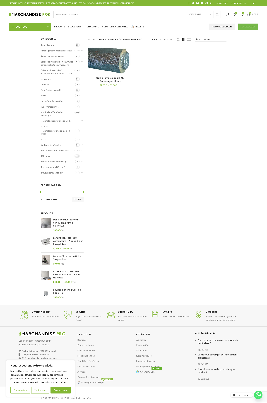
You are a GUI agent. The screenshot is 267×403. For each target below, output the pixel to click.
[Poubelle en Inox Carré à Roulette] (46, 293)
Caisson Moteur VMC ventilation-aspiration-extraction (56, 72)
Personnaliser (20, 390)
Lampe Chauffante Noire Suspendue (67, 258)
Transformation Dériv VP (53, 167)
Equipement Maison (146, 361)
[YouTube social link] (202, 3)
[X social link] (193, 3)
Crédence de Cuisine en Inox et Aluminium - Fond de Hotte (67, 274)
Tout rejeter (40, 390)
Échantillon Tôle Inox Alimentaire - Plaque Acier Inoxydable (68, 241)
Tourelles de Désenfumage (54, 161)
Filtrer (77, 199)
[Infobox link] (39, 315)
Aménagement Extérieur (148, 366)
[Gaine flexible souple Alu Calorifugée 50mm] (110, 60)
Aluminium (141, 339)
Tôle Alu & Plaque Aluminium (55, 150)
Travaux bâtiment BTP (52, 172)
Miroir (43, 139)
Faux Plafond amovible (51, 90)
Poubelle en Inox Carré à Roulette (67, 291)
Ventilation (141, 350)
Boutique (82, 339)
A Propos (82, 371)
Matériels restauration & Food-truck (56, 132)
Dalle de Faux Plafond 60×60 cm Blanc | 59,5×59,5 (65, 222)
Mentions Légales (86, 355)
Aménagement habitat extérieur (56, 50)
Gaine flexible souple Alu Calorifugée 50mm (110, 79)
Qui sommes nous (86, 366)
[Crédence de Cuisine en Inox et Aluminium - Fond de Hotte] (46, 277)
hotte (43, 95)
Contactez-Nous (85, 345)
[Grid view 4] (189, 39)
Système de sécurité (51, 145)
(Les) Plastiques (48, 45)
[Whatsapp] (258, 395)
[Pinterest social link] (206, 3)
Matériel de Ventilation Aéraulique (52, 114)
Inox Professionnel (50, 106)
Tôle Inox (45, 156)
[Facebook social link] (189, 3)
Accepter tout (61, 390)
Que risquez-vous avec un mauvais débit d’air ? (218, 342)
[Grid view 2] (178, 39)
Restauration (142, 345)
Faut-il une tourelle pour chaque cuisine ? (216, 371)
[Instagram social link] (197, 3)
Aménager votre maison (52, 56)
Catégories (143, 334)
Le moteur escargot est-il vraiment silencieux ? (218, 356)
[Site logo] (29, 14)
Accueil (91, 39)
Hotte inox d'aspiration (52, 101)
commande (46, 79)
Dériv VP (45, 84)
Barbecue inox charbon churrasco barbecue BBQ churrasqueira (57, 63)
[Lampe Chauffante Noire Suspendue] (46, 260)
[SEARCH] (217, 14)
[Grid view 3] (183, 39)
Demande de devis (86, 350)
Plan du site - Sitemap (88, 377)
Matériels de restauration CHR (55, 120)
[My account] (228, 14)
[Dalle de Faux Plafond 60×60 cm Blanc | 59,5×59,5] (46, 225)
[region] (40, 378)
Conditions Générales (88, 361)
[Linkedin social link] (211, 3)
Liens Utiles (84, 334)
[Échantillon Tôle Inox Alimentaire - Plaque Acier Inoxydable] (46, 243)
